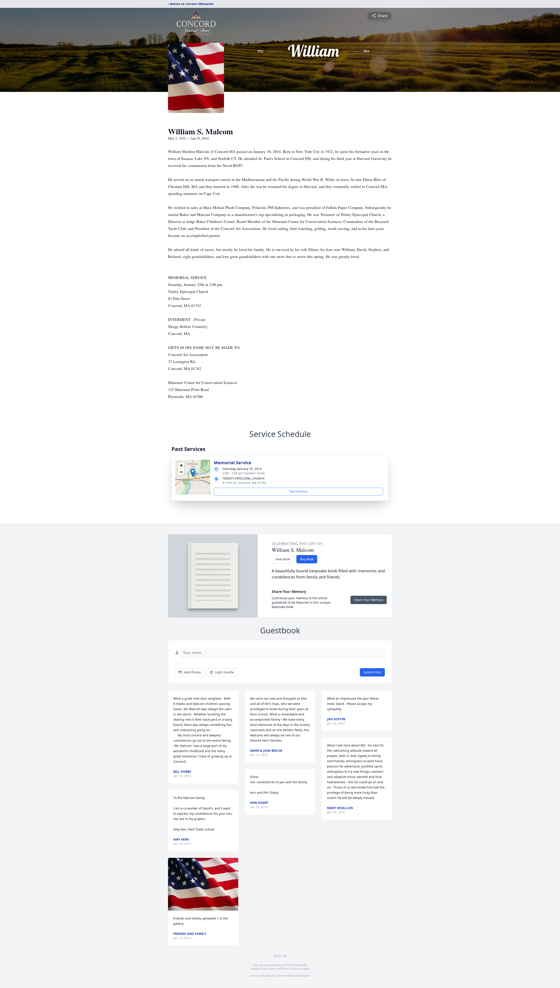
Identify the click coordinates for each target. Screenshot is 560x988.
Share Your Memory (368, 600)
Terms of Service (292, 968)
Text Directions (298, 491)
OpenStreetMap (284, 975)
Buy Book (306, 559)
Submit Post (372, 672)
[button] (193, 472)
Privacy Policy (267, 968)
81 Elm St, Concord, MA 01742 (244, 483)
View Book (282, 559)
